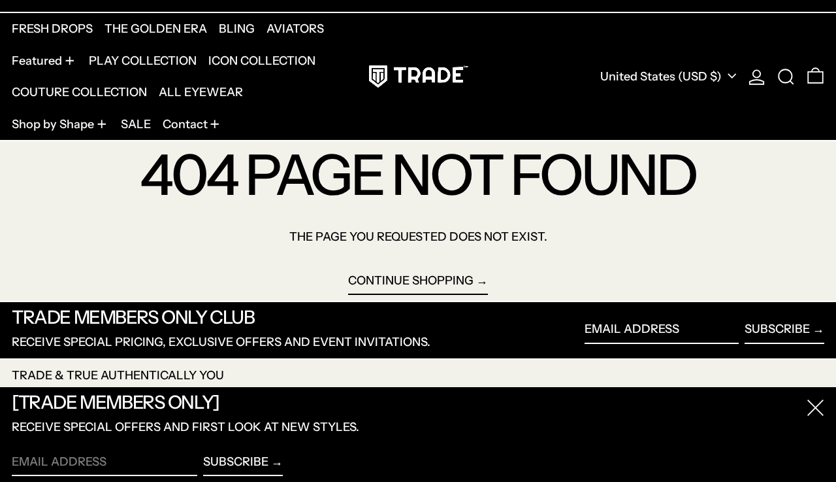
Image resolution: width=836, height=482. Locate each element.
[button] (786, 76)
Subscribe (777, 329)
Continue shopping (411, 280)
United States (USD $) (662, 76)
